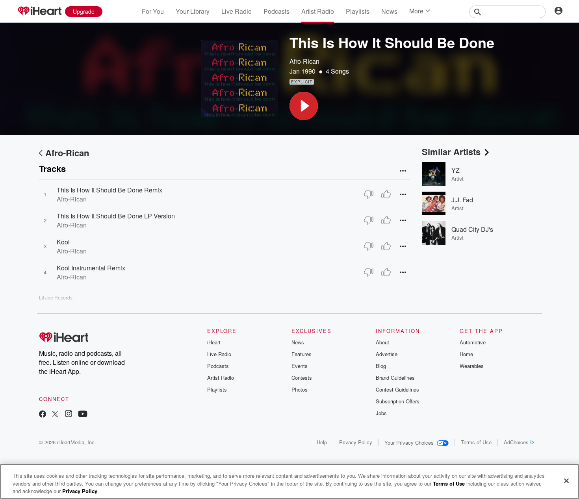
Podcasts (277, 11)
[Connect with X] (55, 414)
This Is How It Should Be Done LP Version (116, 215)
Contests (301, 377)
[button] (304, 106)
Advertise (386, 354)
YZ (455, 170)
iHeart (214, 342)
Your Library (193, 11)
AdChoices (516, 442)
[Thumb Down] (369, 194)
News (389, 11)
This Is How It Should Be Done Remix (109, 189)
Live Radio (236, 11)
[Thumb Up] (386, 194)
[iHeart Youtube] (82, 414)
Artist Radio (317, 11)
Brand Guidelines (395, 377)
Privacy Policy (355, 442)
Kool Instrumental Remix (91, 267)
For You (153, 11)
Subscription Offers (397, 401)
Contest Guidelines (397, 389)
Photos (299, 389)
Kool (63, 241)
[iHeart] (39, 11)
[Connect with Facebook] (42, 414)
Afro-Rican (304, 61)
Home (466, 354)
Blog (381, 366)
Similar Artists (451, 151)
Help (322, 442)
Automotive (473, 342)
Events (299, 366)
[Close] (566, 480)
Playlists (357, 11)
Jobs (381, 413)
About (382, 342)
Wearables (472, 366)
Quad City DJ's (472, 229)
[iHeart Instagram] (68, 414)
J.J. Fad (462, 199)
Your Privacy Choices (409, 442)
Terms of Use (476, 442)
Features (301, 354)
